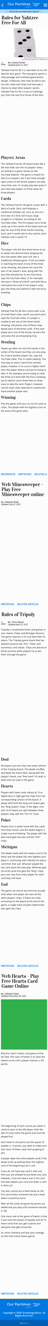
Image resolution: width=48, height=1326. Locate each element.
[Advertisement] (24, 129)
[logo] (24, 4)
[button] (2, 5)
